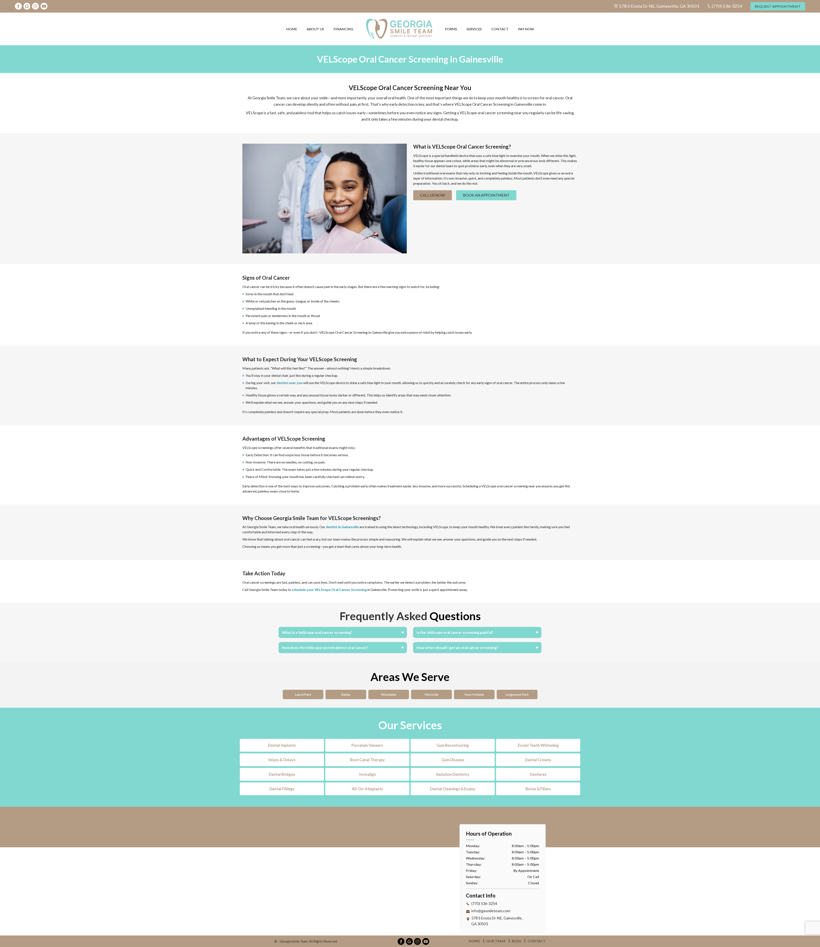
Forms (451, 29)
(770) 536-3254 (727, 6)
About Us (315, 29)
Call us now (432, 195)
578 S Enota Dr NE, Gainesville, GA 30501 (659, 6)
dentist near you (290, 383)
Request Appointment (778, 6)
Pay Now (526, 29)
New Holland (474, 694)
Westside (431, 694)
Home (291, 29)
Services (474, 29)
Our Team (496, 941)
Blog (516, 941)
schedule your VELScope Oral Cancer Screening (329, 589)
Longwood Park (517, 694)
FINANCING (343, 29)
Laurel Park (303, 694)
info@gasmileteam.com (490, 910)
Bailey (345, 694)
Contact (499, 29)
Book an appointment (486, 195)
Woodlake (388, 694)
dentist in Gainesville (342, 527)
